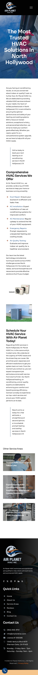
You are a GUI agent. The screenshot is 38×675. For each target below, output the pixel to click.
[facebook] (4, 581)
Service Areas (13, 604)
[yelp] (22, 581)
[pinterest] (15, 581)
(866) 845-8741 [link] (13, 630)
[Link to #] (31, 8)
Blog (9, 612)
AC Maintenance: (17, 219)
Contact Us (12, 616)
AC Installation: (16, 206)
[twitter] (7, 581)
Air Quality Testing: (18, 241)
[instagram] (11, 581)
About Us (11, 600)
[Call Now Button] (5, 670)
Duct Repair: (15, 197)
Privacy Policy (23, 663)
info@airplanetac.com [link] (16, 634)
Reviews (10, 608)
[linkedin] (18, 581)
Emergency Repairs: (18, 228)
